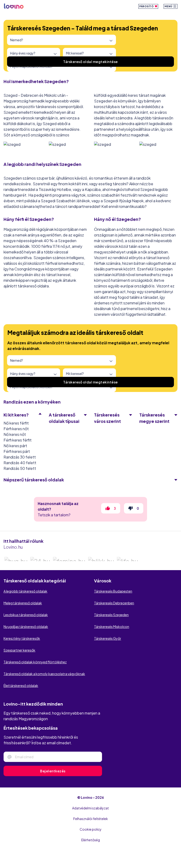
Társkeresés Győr (107, 638)
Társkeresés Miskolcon (111, 626)
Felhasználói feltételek (90, 818)
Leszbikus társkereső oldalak (26, 615)
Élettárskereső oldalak (21, 685)
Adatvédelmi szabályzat (90, 808)
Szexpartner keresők (19, 650)
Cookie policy (91, 829)
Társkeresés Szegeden (111, 615)
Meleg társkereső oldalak (23, 603)
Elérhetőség (90, 840)
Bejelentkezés (53, 771)
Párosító (146, 6)
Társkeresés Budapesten (113, 591)
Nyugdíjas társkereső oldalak (26, 626)
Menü (169, 6)
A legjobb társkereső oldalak (25, 591)
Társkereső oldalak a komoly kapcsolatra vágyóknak (44, 674)
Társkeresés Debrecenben (114, 603)
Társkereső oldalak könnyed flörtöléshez (35, 662)
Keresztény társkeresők (22, 638)
